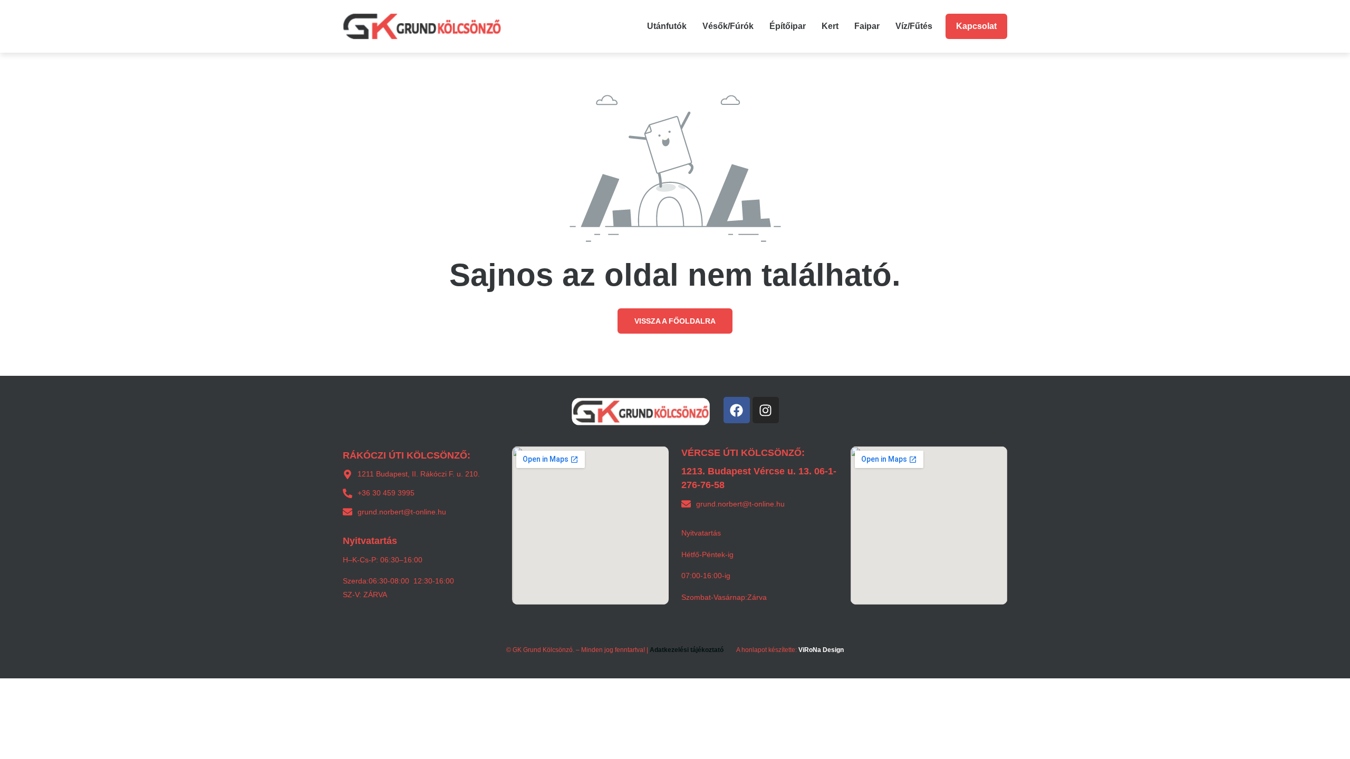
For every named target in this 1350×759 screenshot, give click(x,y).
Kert (830, 26)
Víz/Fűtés (913, 26)
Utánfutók (667, 26)
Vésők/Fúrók (728, 26)
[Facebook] (737, 410)
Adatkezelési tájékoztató (687, 650)
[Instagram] (766, 410)
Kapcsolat (976, 26)
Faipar (867, 26)
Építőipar (787, 26)
